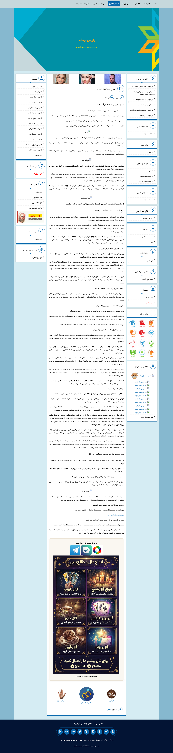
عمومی (109, 709)
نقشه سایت (78, 746)
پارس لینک (87, 39)
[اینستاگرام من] (93, 732)
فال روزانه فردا (37, 257)
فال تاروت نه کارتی (35, 128)
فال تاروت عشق (36, 139)
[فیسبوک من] (99, 732)
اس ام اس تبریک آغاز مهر (145, 104)
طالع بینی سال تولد (147, 417)
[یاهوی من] (112, 732)
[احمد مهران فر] (112, 79)
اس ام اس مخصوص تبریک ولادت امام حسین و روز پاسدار (143, 93)
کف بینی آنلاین (148, 200)
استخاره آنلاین (114, 3)
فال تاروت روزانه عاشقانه (33, 144)
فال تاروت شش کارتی (34, 123)
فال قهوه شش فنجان (146, 181)
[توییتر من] (79, 732)
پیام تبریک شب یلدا (35, 208)
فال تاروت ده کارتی (35, 134)
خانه (155, 3)
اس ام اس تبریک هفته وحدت (143, 115)
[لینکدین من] (60, 732)
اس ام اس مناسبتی (98, 3)
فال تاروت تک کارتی (35, 102)
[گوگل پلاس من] (73, 732)
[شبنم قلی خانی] (61, 79)
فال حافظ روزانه (37, 197)
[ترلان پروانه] (87, 79)
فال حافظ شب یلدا (36, 202)
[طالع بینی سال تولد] (142, 395)
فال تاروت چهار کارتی (35, 112)
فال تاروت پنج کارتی (35, 118)
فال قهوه (150, 171)
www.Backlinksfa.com (116, 515)
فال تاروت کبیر (37, 91)
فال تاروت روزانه (36, 86)
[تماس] (86, 732)
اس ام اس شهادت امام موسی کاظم (141, 110)
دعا (152, 242)
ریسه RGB (149, 297)
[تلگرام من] (106, 732)
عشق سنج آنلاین (147, 279)
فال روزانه (125, 3)
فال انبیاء (150, 152)
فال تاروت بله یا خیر (35, 150)
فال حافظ (147, 3)
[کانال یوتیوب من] (66, 732)
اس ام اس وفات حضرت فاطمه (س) (141, 86)
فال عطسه (38, 239)
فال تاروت (136, 3)
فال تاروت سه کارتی (35, 107)
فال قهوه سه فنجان (146, 176)
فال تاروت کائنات (36, 97)
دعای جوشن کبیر (147, 236)
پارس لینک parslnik (106, 89)
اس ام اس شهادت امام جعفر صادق (141, 99)
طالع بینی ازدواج (148, 218)
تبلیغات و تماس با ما (82, 3)
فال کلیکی (150, 260)
